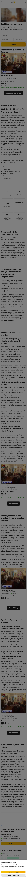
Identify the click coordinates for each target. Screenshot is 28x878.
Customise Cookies (13, 875)
